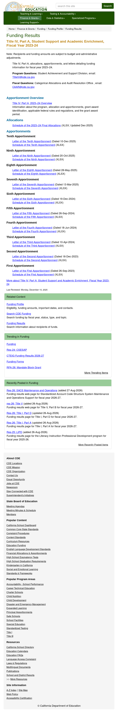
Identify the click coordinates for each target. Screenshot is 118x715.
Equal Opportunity (15, 479)
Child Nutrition (13, 596)
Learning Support (29, 22)
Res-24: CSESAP (17, 349)
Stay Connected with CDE (19, 491)
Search (108, 6)
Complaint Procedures (17, 533)
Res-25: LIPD (14, 432)
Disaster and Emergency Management (26, 604)
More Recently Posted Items (93, 444)
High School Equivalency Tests (22, 557)
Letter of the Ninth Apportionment (43, 155)
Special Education (15, 624)
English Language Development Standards (28, 549)
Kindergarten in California (19, 565)
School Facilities (14, 620)
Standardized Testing (17, 628)
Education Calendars (17, 651)
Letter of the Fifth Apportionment (43, 213)
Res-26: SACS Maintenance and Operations (32, 390)
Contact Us (12, 475)
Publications (12, 671)
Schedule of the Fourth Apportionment (38, 231)
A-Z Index (11, 690)
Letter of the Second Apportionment (45, 256)
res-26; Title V (15, 403)
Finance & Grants (29, 18)
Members (11, 514)
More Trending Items (96, 372)
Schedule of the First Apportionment (37, 274)
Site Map (23, 690)
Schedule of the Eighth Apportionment (38, 173)
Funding (41, 28)
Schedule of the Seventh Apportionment (39, 188)
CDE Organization (15, 471)
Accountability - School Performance (25, 584)
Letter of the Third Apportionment (43, 242)
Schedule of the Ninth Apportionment (38, 159)
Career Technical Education (20, 588)
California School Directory (20, 647)
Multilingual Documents (18, 667)
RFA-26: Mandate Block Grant (24, 367)
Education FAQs (14, 655)
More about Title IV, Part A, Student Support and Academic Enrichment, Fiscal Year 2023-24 (57, 282)
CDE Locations (14, 463)
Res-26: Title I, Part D (19, 413)
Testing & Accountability (62, 13)
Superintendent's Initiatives (20, 495)
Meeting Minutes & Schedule (21, 510)
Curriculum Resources (17, 541)
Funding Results (16, 323)
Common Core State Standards (22, 529)
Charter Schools (14, 592)
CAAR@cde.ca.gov (23, 87)
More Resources (18, 679)
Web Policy (12, 694)
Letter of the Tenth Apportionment (44, 141)
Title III (9, 636)
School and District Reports (20, 675)
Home (12, 28)
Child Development (16, 600)
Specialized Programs (83, 18)
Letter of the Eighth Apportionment (44, 170)
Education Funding (16, 545)
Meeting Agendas (15, 506)
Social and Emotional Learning (22, 569)
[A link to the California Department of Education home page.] (25, 6)
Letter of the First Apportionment (43, 270)
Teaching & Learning (30, 13)
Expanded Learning (16, 608)
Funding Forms (15, 361)
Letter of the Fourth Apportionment (44, 227)
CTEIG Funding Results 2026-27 (25, 355)
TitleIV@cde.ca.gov (23, 77)
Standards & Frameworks (19, 573)
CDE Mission (13, 467)
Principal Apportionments (19, 612)
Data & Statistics (54, 18)
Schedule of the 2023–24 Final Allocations (52, 125)
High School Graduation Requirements (26, 561)
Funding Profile (55, 28)
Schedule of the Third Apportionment (38, 245)
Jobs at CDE (12, 483)
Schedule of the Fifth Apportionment (37, 217)
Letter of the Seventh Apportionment (45, 184)
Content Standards (16, 537)
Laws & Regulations (16, 663)
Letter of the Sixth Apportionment (43, 198)
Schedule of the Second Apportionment (39, 260)
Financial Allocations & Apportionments (26, 553)
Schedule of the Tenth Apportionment (38, 145)
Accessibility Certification (19, 698)
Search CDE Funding (19, 313)
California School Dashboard (21, 525)
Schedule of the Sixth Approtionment (37, 202)
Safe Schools (13, 616)
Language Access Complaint (21, 659)
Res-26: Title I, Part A (19, 422)
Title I (9, 632)
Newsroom (12, 487)
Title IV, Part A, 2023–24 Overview (32, 103)
